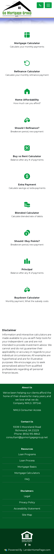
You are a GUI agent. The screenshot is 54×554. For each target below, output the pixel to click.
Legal (27, 496)
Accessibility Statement (27, 508)
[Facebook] (25, 545)
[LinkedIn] (30, 545)
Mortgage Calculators (27, 473)
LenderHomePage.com (36, 550)
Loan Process (27, 460)
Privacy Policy (27, 502)
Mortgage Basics (27, 466)
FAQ (27, 479)
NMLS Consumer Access (27, 410)
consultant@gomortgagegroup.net (27, 437)
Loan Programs (27, 454)
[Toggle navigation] (48, 5)
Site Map (27, 514)
